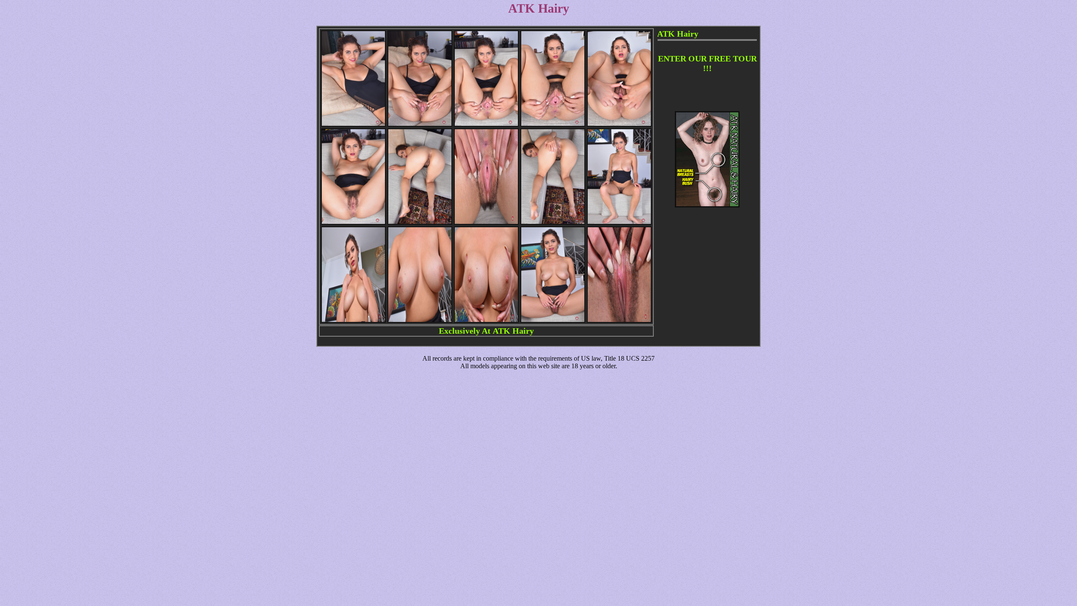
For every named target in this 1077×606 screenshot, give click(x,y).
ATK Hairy (513, 330)
